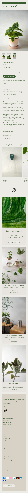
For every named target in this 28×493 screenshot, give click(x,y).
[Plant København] (14, 6)
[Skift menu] (3, 6)
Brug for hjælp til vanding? (14, 145)
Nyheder (4, 434)
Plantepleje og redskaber (8, 440)
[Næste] (25, 3)
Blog (4, 448)
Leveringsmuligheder (8, 131)
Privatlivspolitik (6, 471)
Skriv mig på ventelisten (9, 76)
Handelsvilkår (5, 465)
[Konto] (21, 6)
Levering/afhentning (7, 468)
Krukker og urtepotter (7, 438)
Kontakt (4, 464)
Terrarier (4, 442)
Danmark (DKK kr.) (8, 485)
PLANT (9, 67)
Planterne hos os (7, 135)
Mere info (5, 446)
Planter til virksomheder (8, 450)
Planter (4, 436)
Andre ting (5, 444)
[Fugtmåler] (12, 162)
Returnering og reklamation (8, 469)
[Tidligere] (3, 3)
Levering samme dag (7, 460)
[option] (14, 30)
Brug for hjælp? (6, 138)
